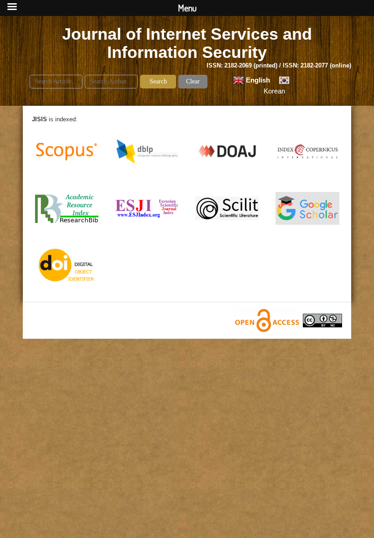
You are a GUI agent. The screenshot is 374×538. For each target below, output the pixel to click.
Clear (193, 81)
